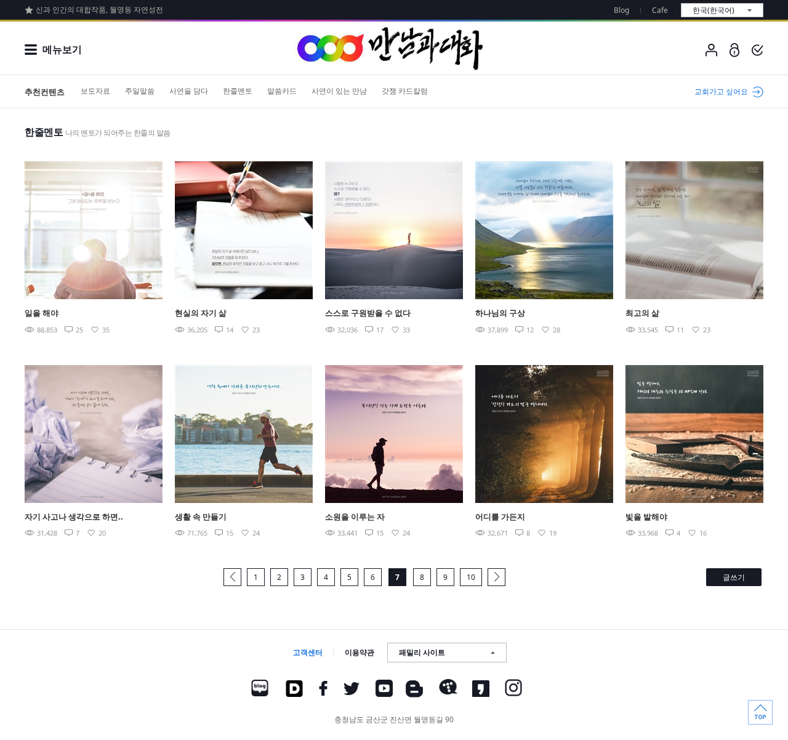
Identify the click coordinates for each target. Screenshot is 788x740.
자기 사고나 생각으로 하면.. (74, 516)
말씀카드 (282, 91)
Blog (621, 10)
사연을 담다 (188, 91)
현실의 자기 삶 (201, 312)
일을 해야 (41, 312)
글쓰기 (734, 577)
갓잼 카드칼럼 (405, 91)
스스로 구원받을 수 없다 (368, 312)
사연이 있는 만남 (339, 91)
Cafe (660, 10)
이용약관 (359, 652)
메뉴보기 (62, 49)
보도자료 (95, 91)
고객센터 (308, 652)
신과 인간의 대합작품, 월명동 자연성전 (99, 9)
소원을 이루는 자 (355, 516)
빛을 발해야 (646, 516)
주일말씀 (140, 91)
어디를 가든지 (500, 516)
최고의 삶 (642, 312)
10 (471, 577)
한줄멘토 (237, 91)
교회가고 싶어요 (721, 91)
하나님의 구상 (500, 312)
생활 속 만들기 (201, 516)
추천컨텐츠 (45, 91)
